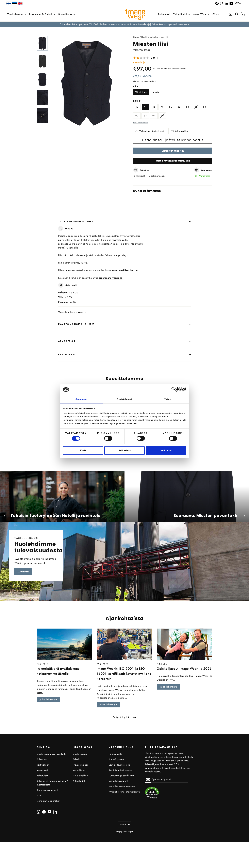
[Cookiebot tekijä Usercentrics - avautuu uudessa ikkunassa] (173, 389)
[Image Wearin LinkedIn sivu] (226, 3)
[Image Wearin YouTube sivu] (231, 3)
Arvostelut (67, 341)
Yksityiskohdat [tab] (124, 399)
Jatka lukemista (48, 699)
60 (136, 115)
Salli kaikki (166, 450)
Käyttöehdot (43, 764)
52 (179, 106)
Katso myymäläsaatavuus (172, 160)
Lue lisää (23, 571)
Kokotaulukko (181, 131)
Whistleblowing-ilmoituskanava (124, 791)
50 (170, 106)
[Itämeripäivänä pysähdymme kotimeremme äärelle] (64, 644)
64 (153, 115)
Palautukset (42, 775)
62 (145, 115)
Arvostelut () (139, 62)
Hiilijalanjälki (115, 754)
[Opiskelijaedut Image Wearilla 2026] (184, 644)
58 (204, 106)
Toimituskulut (166, 68)
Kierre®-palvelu (116, 759)
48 (162, 106)
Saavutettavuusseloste (119, 764)
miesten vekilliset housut (123, 270)
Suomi (122, 824)
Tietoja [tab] (167, 399)
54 (187, 106)
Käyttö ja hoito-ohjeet (76, 324)
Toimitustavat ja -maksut (48, 800)
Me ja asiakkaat (80, 775)
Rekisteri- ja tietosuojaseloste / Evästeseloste (52, 782)
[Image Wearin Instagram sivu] (221, 3)
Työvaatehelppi (80, 764)
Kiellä (83, 450)
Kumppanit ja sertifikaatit (121, 775)
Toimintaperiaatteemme (120, 770)
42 (136, 106)
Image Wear (200, 14)
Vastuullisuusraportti (119, 781)
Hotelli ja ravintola (149, 37)
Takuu (39, 795)
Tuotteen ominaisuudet (75, 221)
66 (162, 115)
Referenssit (164, 14)
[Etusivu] (135, 14)
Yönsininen (141, 92)
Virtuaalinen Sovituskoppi (151, 131)
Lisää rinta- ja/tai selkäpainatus (173, 140)
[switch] (108, 438)
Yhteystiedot (180, 14)
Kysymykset (67, 354)
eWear (239, 3)
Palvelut (77, 759)
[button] (236, 14)
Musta (155, 92)
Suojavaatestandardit (47, 790)
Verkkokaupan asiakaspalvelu (51, 754)
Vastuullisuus (65, 14)
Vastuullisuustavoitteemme (122, 786)
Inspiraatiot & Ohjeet (41, 14)
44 (145, 106)
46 (153, 106)
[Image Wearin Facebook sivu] (217, 3)
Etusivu (136, 37)
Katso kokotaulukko (140, 122)
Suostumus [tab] (81, 399)
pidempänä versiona (110, 278)
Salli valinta (124, 450)
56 (196, 106)
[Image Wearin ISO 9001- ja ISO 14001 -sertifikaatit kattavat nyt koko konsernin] (124, 644)
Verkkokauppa (15, 14)
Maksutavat (42, 770)
